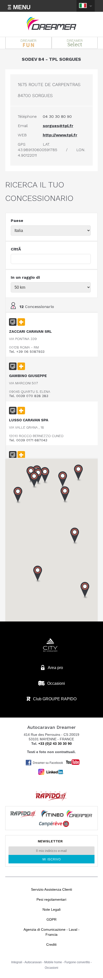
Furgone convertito (77, 962)
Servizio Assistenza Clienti (51, 889)
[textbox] (51, 259)
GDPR (51, 919)
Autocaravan (33, 962)
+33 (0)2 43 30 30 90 (55, 744)
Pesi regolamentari (51, 899)
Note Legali (51, 909)
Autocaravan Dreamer (51, 24)
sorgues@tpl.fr (58, 125)
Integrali (16, 962)
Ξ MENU (19, 7)
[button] (74, 536)
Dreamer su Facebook (48, 763)
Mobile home (53, 962)
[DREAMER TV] (70, 760)
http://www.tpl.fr (60, 135)
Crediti (51, 944)
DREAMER (28, 41)
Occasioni (51, 967)
